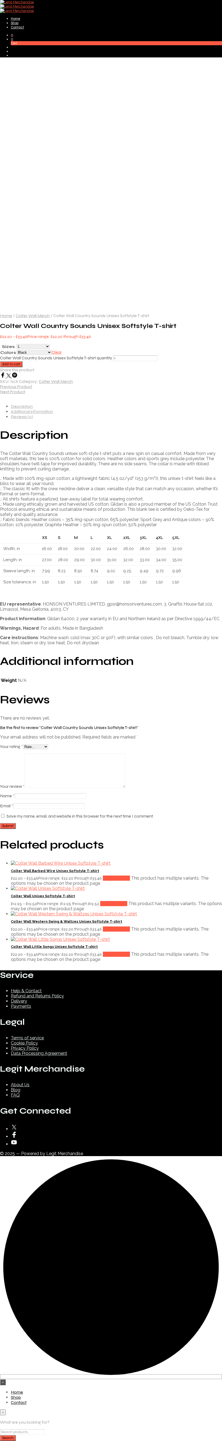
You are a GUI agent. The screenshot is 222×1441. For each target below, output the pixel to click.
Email (6, 805)
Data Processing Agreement (39, 1053)
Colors (8, 352)
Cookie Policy (24, 1043)
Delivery (19, 1001)
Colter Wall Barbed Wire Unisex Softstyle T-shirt (55, 871)
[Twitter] (9, 376)
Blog (15, 1089)
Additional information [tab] (32, 411)
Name (7, 795)
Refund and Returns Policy (37, 995)
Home (15, 19)
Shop (14, 23)
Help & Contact (26, 990)
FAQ (15, 1095)
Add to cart (11, 364)
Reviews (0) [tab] (22, 416)
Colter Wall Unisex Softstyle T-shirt (43, 896)
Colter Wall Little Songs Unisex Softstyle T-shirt (54, 947)
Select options (116, 878)
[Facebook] (3, 376)
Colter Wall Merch (33, 315)
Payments (21, 1006)
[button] (12, 35)
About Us (20, 1084)
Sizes (8, 346)
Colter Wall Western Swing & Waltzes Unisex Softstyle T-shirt (66, 921)
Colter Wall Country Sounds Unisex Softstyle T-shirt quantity (56, 357)
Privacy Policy (25, 1048)
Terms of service (27, 1037)
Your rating (11, 746)
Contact (17, 27)
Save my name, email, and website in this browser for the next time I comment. (80, 816)
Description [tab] (22, 406)
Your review (12, 786)
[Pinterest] (14, 376)
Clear (57, 352)
